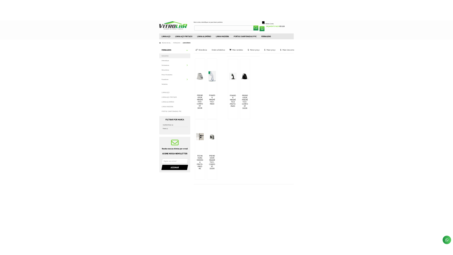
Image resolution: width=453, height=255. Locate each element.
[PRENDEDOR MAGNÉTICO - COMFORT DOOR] (200, 89)
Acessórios (165, 56)
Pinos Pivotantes (167, 75)
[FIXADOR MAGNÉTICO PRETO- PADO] (233, 89)
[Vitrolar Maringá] (174, 26)
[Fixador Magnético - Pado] (212, 89)
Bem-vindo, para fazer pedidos (208, 22)
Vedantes (165, 84)
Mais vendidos (237, 50)
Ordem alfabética (218, 50)
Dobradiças (165, 60)
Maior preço (271, 50)
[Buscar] (255, 28)
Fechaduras (165, 65)
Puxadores (165, 79)
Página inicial (166, 43)
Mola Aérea (165, 70)
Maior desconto (288, 50)
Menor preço (255, 50)
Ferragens (176, 43)
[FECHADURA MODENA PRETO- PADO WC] (200, 149)
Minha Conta (270, 24)
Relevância (203, 50)
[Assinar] (174, 167)
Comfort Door (168, 125)
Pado (165, 128)
